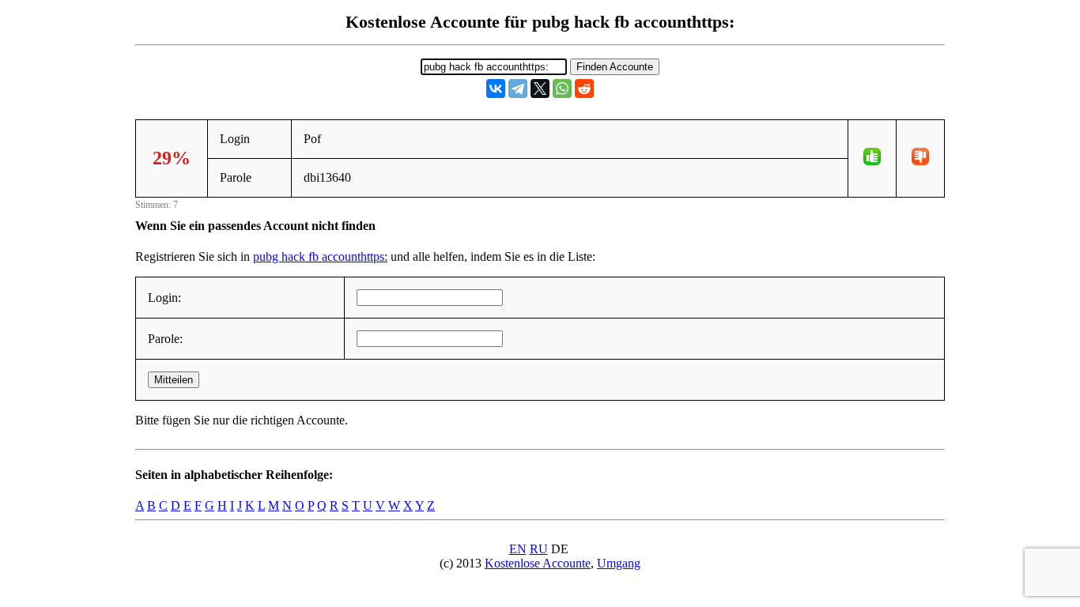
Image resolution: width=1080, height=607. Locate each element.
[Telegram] (517, 88)
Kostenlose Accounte (538, 563)
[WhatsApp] (562, 88)
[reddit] (584, 88)
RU (539, 549)
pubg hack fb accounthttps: (320, 256)
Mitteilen (173, 380)
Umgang (618, 563)
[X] (540, 88)
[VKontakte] (495, 88)
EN (518, 549)
